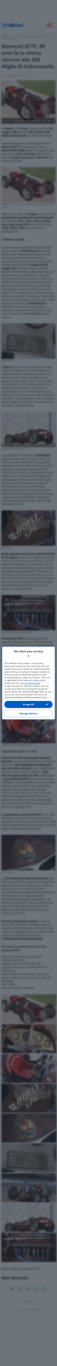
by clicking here (32, 683)
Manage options (29, 713)
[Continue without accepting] (28, 656)
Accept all (28, 704)
